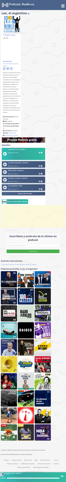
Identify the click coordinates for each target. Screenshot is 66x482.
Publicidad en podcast (28, 464)
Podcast (6, 460)
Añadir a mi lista (10, 35)
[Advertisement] (16, 49)
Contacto (56, 464)
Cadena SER (12, 133)
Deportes (15, 64)
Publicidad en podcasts (12, 135)
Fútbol (5, 66)
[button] (63, 4)
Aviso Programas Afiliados (41, 467)
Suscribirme (33, 251)
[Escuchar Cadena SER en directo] (15, 203)
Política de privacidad (23, 467)
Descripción (7, 61)
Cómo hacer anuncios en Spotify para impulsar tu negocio (19, 264)
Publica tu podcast (12, 464)
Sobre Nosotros (45, 460)
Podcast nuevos (16, 460)
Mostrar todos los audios (25, 193)
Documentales (7, 64)
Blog (36, 460)
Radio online (28, 460)
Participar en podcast (44, 464)
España (56, 460)
